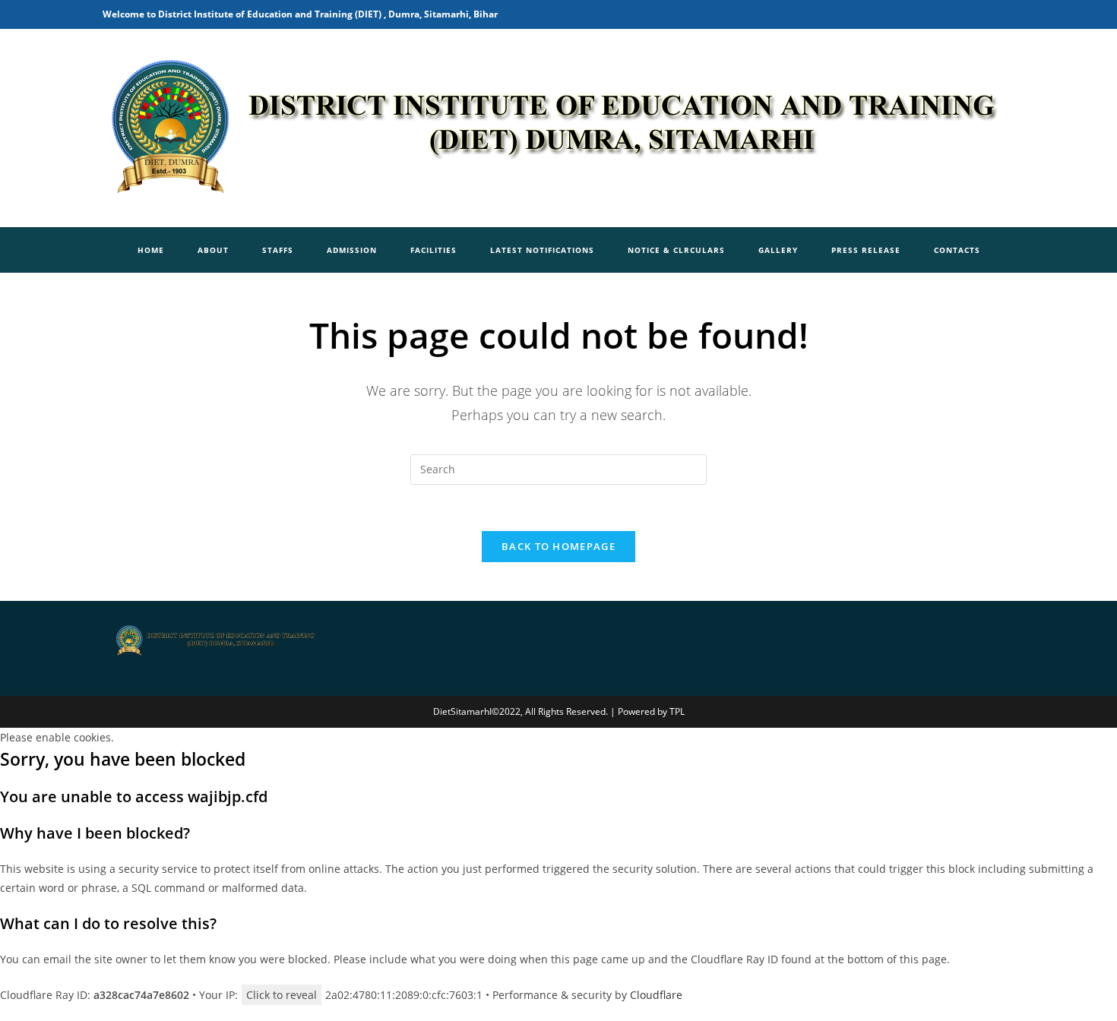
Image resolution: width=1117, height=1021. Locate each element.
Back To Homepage (558, 546)
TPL (677, 711)
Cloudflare (656, 995)
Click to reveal (281, 995)
